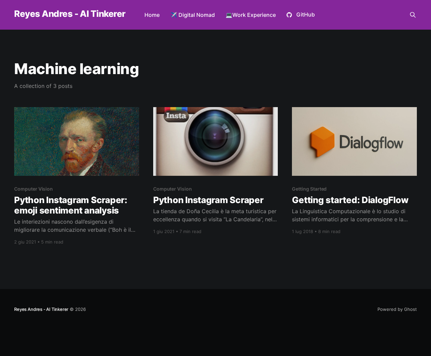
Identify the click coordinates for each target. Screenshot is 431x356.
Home (152, 14)
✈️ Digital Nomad (192, 14)
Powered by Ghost (397, 309)
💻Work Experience (251, 14)
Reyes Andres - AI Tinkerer (69, 14)
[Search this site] (412, 14)
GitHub (305, 14)
